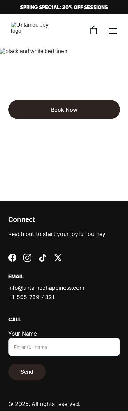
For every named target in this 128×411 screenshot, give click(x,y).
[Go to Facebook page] (12, 258)
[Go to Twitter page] (58, 258)
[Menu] (113, 31)
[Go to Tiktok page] (43, 258)
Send (26, 371)
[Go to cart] (93, 31)
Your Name (22, 333)
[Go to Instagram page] (27, 258)
